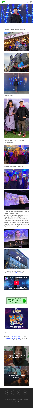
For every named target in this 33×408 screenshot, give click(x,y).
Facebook (15, 336)
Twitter (20, 336)
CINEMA (21, 16)
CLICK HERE (18, 273)
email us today (16, 338)
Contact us (18, 401)
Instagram (7, 338)
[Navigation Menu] (31, 2)
